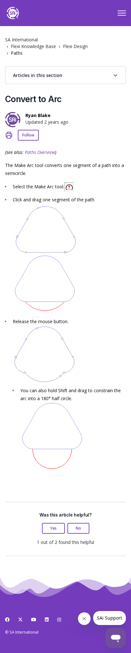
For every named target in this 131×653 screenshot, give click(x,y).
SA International (21, 40)
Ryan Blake (38, 115)
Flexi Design (75, 46)
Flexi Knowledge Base (33, 46)
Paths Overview (40, 152)
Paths (17, 53)
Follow (28, 135)
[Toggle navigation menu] (121, 13)
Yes (53, 528)
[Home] (12, 13)
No (78, 528)
